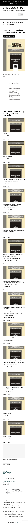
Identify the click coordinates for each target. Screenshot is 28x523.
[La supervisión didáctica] (14, 329)
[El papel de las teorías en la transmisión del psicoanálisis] (14, 298)
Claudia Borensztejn (16, 258)
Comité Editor (7, 136)
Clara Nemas (7, 258)
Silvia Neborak (7, 260)
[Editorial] (14, 124)
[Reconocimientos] (14, 147)
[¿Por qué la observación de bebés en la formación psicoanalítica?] (14, 245)
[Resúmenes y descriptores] (14, 450)
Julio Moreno (19, 313)
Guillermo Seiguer (8, 311)
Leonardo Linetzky (8, 366)
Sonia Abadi (6, 183)
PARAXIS (19, 522)
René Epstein (7, 286)
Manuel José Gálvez (8, 315)
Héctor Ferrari (16, 311)
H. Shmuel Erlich (8, 209)
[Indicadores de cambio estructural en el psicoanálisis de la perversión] (14, 378)
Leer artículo (6, 139)
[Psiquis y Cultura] (14, 427)
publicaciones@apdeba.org (9, 481)
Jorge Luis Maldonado (9, 313)
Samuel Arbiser (7, 439)
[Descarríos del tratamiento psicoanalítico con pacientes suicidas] (14, 221)
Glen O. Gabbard (8, 234)
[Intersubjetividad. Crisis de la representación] (14, 403)
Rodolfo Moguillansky (9, 36)
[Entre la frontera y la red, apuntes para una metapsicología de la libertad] (14, 170)
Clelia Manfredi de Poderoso (10, 364)
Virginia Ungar (15, 260)
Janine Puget (7, 415)
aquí (4, 76)
